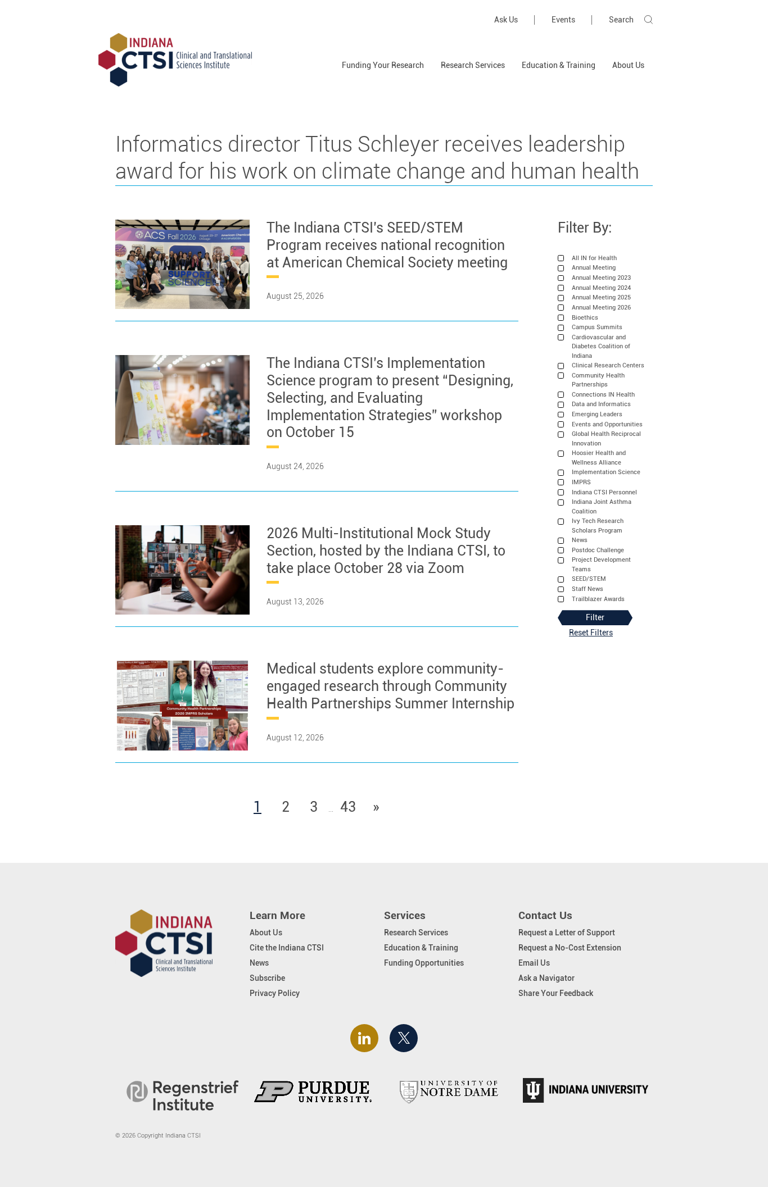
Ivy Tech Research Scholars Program (598, 525)
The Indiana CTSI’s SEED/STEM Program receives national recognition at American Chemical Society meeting (387, 245)
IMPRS (581, 482)
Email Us (534, 962)
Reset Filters (591, 632)
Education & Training (558, 65)
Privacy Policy (275, 993)
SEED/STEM (589, 579)
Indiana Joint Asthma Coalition (601, 506)
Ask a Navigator (546, 978)
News (580, 540)
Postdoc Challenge (598, 550)
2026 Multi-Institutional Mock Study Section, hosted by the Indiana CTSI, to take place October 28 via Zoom (385, 550)
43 (349, 807)
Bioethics (585, 317)
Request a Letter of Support (566, 932)
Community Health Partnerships (598, 380)
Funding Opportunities (424, 962)
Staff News (587, 589)
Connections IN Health (603, 394)
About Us (628, 65)
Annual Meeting (594, 267)
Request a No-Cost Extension (569, 947)
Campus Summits (597, 327)
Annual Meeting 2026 (601, 307)
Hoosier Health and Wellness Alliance (599, 457)
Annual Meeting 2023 (601, 277)
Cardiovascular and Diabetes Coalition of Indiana (601, 347)
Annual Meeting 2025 (601, 297)
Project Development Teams (601, 564)
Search (621, 19)
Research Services (473, 65)
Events (563, 19)
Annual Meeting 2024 (601, 288)
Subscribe (267, 978)
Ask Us (506, 19)
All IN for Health (594, 258)
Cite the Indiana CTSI (287, 947)
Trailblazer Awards (598, 599)
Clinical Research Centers (608, 365)
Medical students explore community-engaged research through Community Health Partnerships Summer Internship (390, 686)
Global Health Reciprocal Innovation (606, 438)
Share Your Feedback (555, 993)
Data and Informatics (601, 404)
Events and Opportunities (607, 424)
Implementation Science (606, 472)
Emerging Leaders (597, 414)
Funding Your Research (383, 65)
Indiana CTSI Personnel (604, 492)
